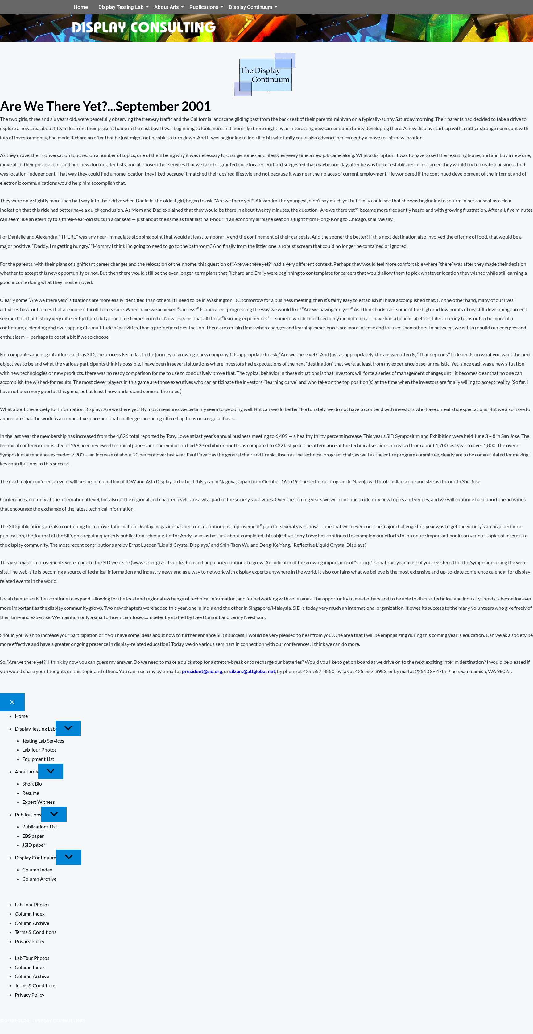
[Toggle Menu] (68, 728)
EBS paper (33, 836)
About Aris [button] (26, 771)
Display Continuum (250, 7)
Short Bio (32, 783)
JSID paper (33, 845)
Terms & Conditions (35, 932)
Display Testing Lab (121, 7)
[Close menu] (12, 702)
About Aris (166, 7)
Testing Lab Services (43, 741)
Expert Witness (38, 802)
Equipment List (38, 759)
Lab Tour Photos (39, 749)
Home (81, 7)
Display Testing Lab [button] (35, 728)
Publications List (39, 826)
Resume (30, 793)
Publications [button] (28, 814)
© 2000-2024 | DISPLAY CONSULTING (42, 1020)
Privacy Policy (29, 941)
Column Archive (39, 879)
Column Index (37, 869)
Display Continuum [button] (35, 857)
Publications (203, 7)
